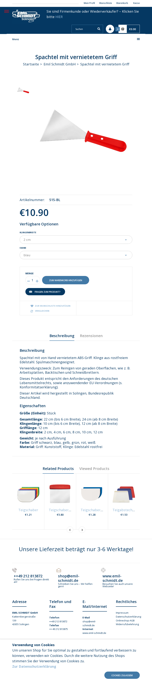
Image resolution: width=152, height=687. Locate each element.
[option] (85, 131)
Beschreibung (61, 335)
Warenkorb (122, 3)
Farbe (23, 247)
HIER (59, 16)
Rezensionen (91, 335)
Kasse (136, 3)
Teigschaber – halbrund (100, 510)
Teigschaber (28, 510)
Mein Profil (89, 3)
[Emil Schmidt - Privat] (26, 23)
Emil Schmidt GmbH (60, 64)
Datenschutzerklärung (128, 616)
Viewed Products (94, 468)
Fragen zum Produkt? (47, 291)
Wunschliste (105, 3)
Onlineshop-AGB (125, 620)
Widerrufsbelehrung (127, 624)
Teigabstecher (124, 510)
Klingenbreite (28, 232)
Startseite (31, 64)
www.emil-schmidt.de (94, 633)
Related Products (58, 468)
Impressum (122, 612)
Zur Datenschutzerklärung (34, 666)
